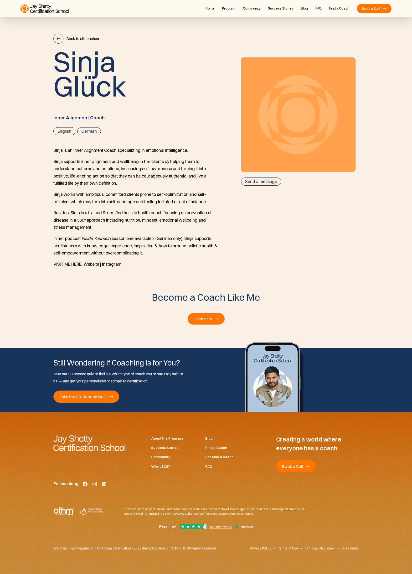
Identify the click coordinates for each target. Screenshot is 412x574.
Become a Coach (219, 457)
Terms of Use (288, 548)
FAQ (318, 8)
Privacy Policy (260, 548)
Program (228, 8)
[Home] (94, 443)
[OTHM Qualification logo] (63, 511)
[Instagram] (95, 484)
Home (210, 8)
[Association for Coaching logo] (91, 511)
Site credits (350, 548)
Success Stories (280, 8)
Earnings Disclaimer (320, 548)
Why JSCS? (160, 466)
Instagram (111, 264)
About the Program (167, 438)
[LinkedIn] (104, 484)
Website (91, 264)
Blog (304, 8)
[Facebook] (85, 484)
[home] (45, 8)
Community (251, 8)
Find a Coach (339, 8)
